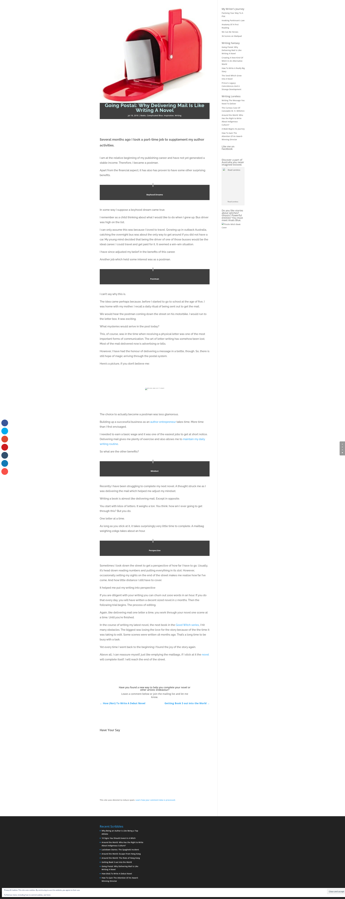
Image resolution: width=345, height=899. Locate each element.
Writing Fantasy (231, 43)
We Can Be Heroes (230, 32)
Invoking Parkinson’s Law (233, 20)
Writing (178, 115)
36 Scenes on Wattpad (232, 36)
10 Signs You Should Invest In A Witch (119, 838)
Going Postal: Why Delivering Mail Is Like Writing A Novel (232, 50)
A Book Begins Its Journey (233, 129)
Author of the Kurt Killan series (290, 5)
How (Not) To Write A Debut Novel (117, 873)
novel (205, 654)
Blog (319, 5)
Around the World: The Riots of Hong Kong (121, 858)
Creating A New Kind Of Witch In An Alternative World (232, 60)
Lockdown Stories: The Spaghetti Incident (120, 849)
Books (310, 5)
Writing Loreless (231, 96)
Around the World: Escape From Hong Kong (121, 853)
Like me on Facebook (228, 147)
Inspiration (169, 115)
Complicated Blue (155, 115)
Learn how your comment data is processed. (156, 800)
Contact (337, 5)
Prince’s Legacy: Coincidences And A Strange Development (231, 86)
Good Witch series (187, 625)
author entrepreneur (163, 421)
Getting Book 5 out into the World (117, 862)
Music (327, 5)
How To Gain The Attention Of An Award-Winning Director (232, 136)
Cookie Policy (56, 895)
